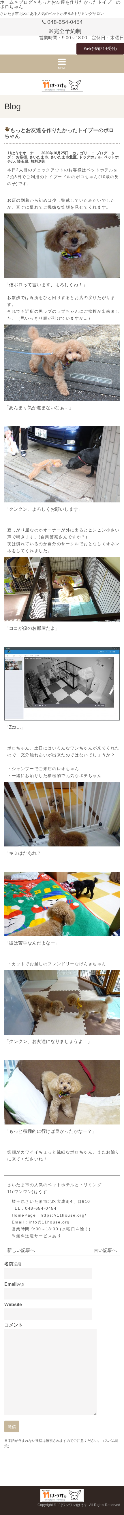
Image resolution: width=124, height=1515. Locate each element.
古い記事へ (105, 1250)
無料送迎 (38, 161)
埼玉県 (22, 161)
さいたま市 (38, 157)
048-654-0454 (65, 22)
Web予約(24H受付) (100, 48)
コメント (13, 1325)
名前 (9, 1264)
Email (10, 1284)
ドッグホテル (90, 157)
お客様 (21, 157)
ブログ (101, 153)
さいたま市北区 (63, 157)
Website (13, 1304)
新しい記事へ (21, 1250)
